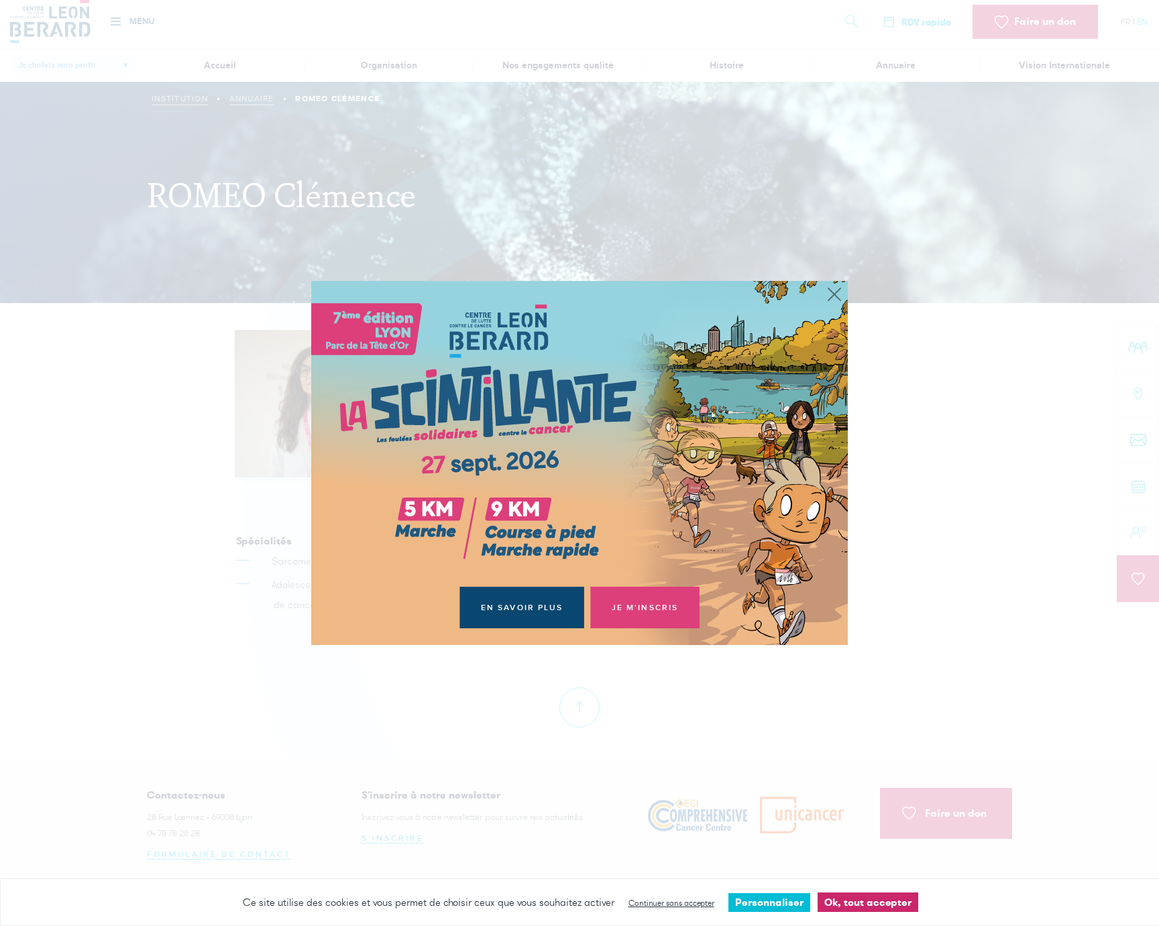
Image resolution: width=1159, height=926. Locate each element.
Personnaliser (769, 902)
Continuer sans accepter (671, 903)
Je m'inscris (645, 608)
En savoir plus (522, 608)
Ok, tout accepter (868, 902)
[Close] (834, 295)
